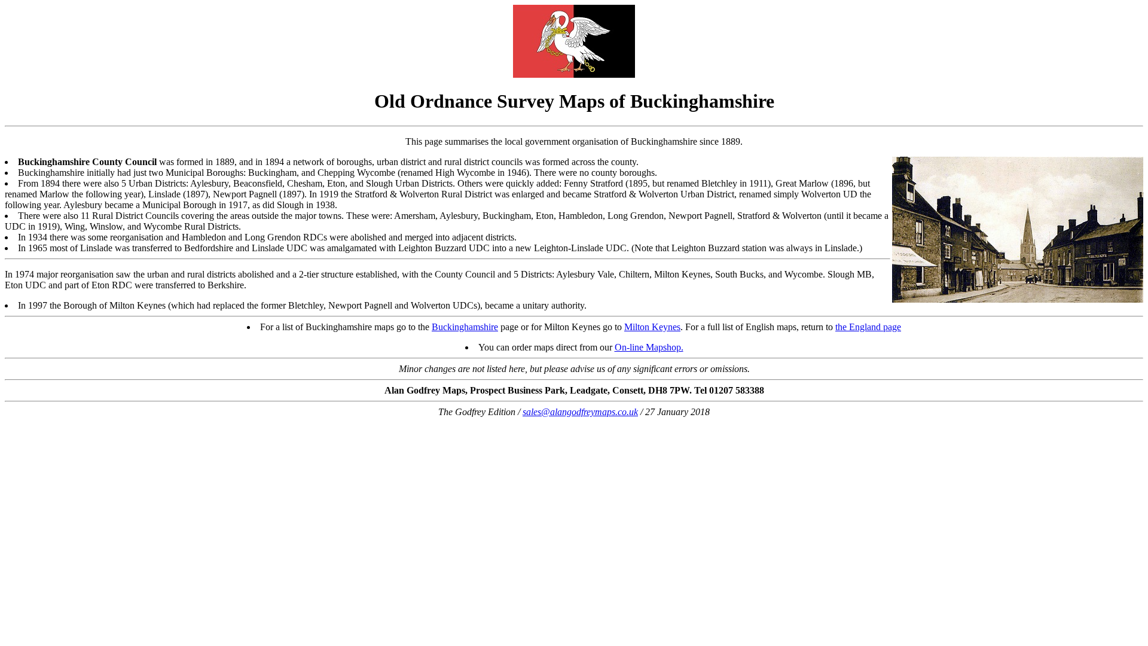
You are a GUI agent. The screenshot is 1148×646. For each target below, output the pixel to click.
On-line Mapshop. (649, 347)
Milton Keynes (652, 327)
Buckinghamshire (465, 327)
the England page (868, 327)
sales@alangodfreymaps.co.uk (580, 412)
